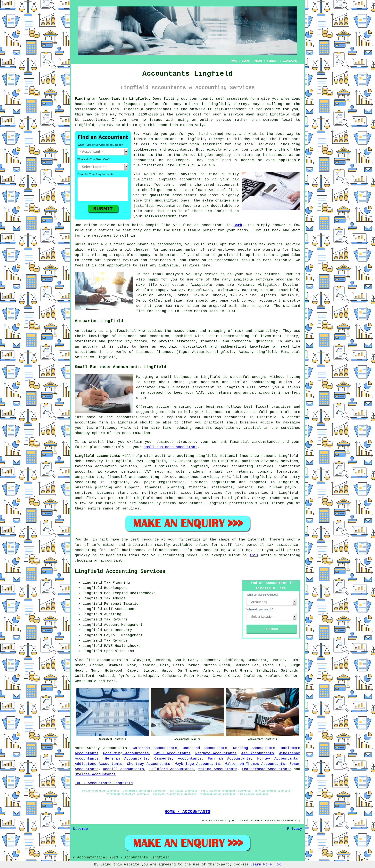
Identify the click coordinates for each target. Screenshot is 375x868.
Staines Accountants (95, 774)
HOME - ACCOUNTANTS (187, 811)
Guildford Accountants (171, 769)
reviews (130, 260)
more (111, 681)
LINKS (246, 60)
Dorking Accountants (254, 748)
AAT (212, 190)
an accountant (163, 139)
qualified (143, 179)
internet (178, 144)
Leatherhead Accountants (266, 769)
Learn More (261, 864)
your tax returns (172, 306)
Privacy (294, 829)
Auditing (112, 614)
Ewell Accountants (172, 753)
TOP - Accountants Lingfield (104, 783)
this (254, 555)
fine (140, 311)
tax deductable (217, 206)
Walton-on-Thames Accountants (255, 764)
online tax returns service (272, 244)
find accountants (103, 660)
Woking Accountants (217, 769)
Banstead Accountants (205, 748)
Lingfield (219, 104)
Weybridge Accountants (197, 764)
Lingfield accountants (97, 456)
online (206, 120)
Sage (177, 301)
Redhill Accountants (123, 769)
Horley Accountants (277, 759)
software (264, 279)
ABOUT (258, 60)
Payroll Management (123, 635)
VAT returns (157, 472)
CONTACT (272, 60)
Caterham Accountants (155, 748)
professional (158, 109)
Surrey (93, 748)
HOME (234, 60)
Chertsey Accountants (148, 764)
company (142, 255)
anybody (223, 155)
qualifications (148, 165)
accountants (94, 120)
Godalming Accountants (126, 753)
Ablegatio (267, 285)
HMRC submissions (160, 466)
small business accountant (170, 447)
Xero (140, 301)
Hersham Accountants (126, 759)
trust (255, 150)
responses (101, 236)
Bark (238, 225)
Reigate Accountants (216, 753)
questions (104, 230)
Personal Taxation (122, 604)
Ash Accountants (257, 753)
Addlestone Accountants (98, 764)
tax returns (267, 274)
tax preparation (115, 498)
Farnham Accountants (229, 759)
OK (279, 864)
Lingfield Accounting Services (120, 571)
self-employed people (229, 250)
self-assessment (232, 99)
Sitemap (80, 829)
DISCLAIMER (290, 60)
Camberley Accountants (178, 759)
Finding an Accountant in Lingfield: (113, 99)
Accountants (115, 748)
